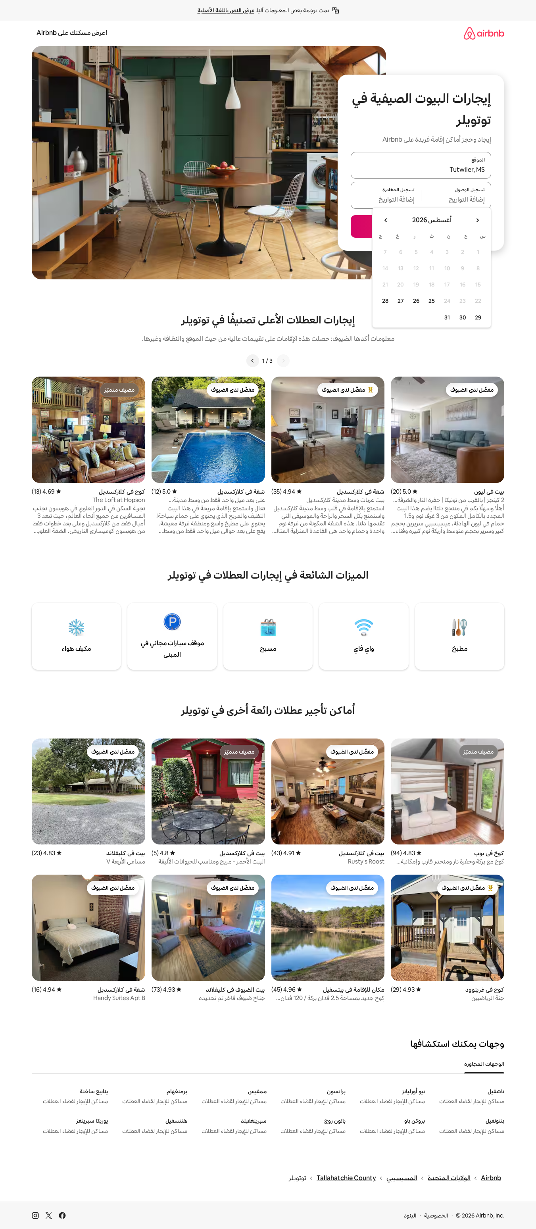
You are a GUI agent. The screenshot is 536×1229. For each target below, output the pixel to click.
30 (462, 317)
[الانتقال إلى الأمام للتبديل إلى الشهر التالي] (386, 220)
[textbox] (456, 200)
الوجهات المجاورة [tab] (484, 1063)
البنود (410, 1215)
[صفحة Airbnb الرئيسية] (484, 33)
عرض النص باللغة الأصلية (226, 10)
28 (385, 300)
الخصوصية (436, 1215)
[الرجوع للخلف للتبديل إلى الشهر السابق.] (477, 220)
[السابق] (283, 360)
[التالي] (252, 360)
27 (401, 300)
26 (416, 300)
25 (431, 300)
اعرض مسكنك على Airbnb (72, 33)
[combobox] (421, 170)
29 (478, 317)
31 (447, 317)
